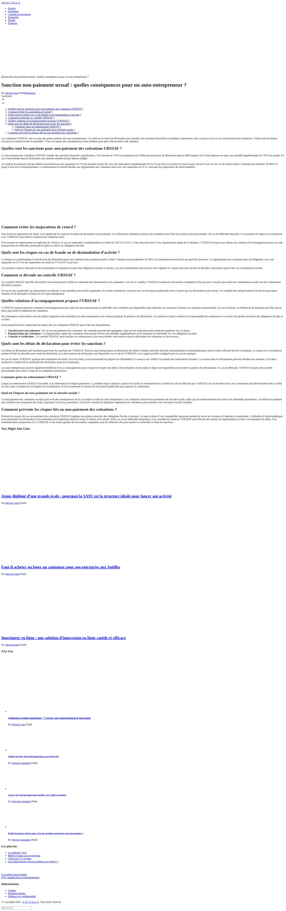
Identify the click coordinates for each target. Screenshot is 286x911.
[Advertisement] (143, 50)
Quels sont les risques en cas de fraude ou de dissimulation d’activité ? (44, 114)
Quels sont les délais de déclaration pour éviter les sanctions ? (40, 123)
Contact (12, 890)
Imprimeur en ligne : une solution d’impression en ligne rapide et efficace (63, 638)
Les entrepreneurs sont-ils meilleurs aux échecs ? (33, 861)
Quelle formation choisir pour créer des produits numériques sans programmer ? (45, 833)
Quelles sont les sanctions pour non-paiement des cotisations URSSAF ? (45, 109)
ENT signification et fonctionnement (20, 877)
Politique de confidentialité (22, 896)
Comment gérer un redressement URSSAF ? (38, 126)
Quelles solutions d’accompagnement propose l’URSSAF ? (39, 120)
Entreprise (13, 17)
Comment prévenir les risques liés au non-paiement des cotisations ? (43, 132)
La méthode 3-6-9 (17, 852)
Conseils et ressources (19, 14)
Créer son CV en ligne (19, 858)
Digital (11, 20)
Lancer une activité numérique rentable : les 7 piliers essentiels (37, 795)
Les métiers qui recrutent (14, 874)
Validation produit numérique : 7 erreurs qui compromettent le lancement (49, 718)
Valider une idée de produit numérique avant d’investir (33, 756)
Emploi (12, 8)
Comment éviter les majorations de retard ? (30, 111)
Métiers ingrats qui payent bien (24, 855)
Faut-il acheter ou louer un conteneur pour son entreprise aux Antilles (60, 567)
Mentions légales (16, 893)
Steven (9, 93)
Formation (13, 11)
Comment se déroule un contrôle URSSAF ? (31, 117)
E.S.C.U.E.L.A (31, 902)
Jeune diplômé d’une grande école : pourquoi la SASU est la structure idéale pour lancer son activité (86, 496)
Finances (12, 23)
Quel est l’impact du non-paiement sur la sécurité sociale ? (45, 129)
